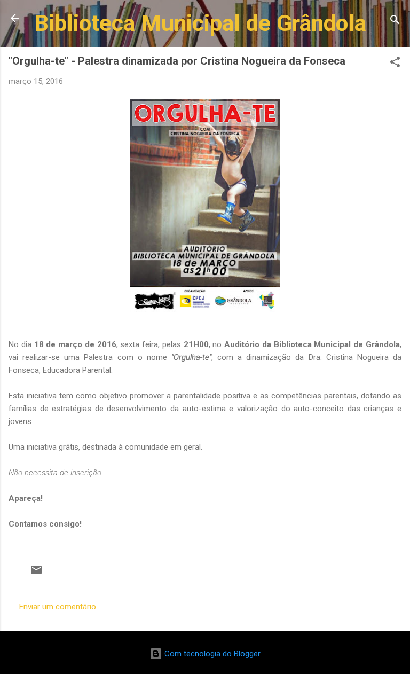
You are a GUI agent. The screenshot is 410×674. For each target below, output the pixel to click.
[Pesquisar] (395, 21)
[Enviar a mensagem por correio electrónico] (36, 573)
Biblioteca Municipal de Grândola (200, 23)
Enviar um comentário (57, 607)
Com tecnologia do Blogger (211, 654)
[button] (395, 64)
